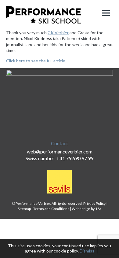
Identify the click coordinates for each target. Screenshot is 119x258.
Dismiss (87, 250)
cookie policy (66, 250)
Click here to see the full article (35, 60)
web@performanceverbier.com (59, 151)
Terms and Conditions (51, 208)
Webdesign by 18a (86, 208)
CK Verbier (58, 32)
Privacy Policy (94, 203)
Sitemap (24, 208)
